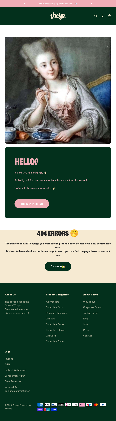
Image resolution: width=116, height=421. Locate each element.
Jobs (85, 324)
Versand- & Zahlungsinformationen (17, 389)
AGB (7, 365)
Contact (87, 336)
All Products (52, 302)
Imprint (9, 359)
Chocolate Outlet (55, 341)
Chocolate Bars (54, 307)
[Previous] (24, 3)
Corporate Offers (92, 307)
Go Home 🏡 (58, 266)
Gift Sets (50, 319)
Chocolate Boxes (55, 324)
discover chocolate (32, 203)
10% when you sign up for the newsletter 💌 (58, 3)
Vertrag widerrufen (15, 376)
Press (86, 330)
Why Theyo (89, 302)
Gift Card (51, 336)
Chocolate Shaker (55, 330)
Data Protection (13, 381)
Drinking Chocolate (56, 313)
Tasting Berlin (90, 313)
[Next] (91, 3)
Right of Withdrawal (15, 370)
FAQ (85, 319)
